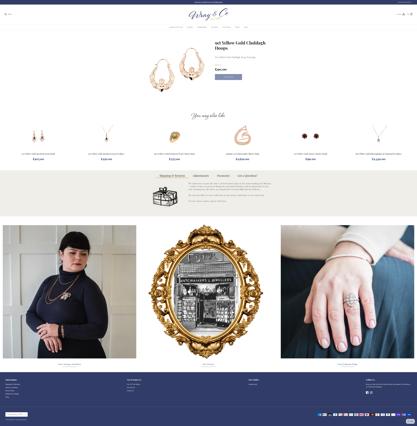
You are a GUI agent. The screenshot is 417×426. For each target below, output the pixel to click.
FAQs (7, 397)
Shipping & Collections (12, 384)
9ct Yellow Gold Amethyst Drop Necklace (106, 154)
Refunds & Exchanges (12, 394)
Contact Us (130, 391)
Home (246, 27)
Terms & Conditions (11, 387)
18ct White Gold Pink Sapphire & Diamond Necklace (379, 154)
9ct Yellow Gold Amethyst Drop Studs (38, 154)
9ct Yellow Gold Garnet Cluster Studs (310, 154)
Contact (237, 27)
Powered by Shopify (21, 419)
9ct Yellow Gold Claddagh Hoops (240, 45)
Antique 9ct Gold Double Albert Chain (242, 154)
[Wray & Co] (208, 14)
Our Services (227, 27)
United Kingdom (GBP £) (404, 2)
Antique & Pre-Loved (176, 27)
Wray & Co (12, 419)
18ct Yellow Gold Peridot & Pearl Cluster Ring (174, 154)
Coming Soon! (252, 384)
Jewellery (190, 27)
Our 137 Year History (133, 384)
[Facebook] (367, 392)
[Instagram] (371, 392)
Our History (214, 27)
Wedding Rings (202, 27)
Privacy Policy (9, 391)
